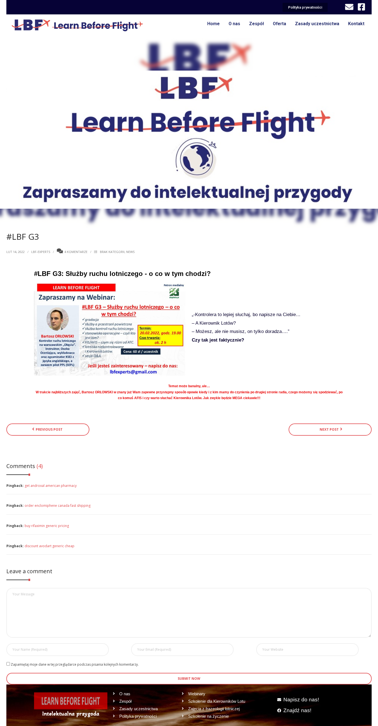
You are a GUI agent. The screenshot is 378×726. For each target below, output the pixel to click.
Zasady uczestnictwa (317, 23)
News (130, 252)
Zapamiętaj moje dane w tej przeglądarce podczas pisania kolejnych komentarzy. (75, 664)
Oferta (279, 23)
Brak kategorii (112, 252)
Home (213, 23)
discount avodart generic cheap (49, 546)
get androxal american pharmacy (51, 485)
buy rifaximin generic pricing (47, 525)
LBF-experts (40, 252)
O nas (234, 23)
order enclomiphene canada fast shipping (57, 505)
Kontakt (356, 23)
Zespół (256, 23)
